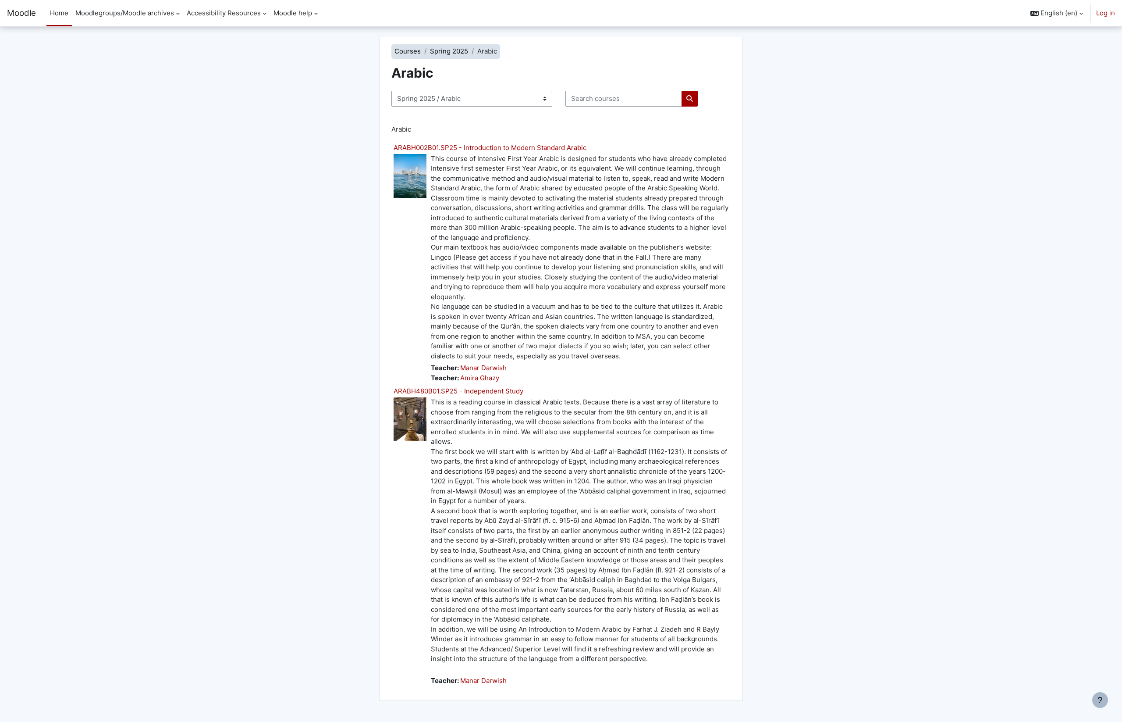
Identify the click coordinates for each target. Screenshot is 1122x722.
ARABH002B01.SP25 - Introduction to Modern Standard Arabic (490, 147)
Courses (407, 51)
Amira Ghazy (479, 378)
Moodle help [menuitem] (292, 13)
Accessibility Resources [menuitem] (224, 13)
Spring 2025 (449, 51)
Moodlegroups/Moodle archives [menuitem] (124, 13)
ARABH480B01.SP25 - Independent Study (458, 391)
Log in (1105, 13)
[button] (1057, 13)
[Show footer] (1100, 700)
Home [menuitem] (59, 13)
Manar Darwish (483, 368)
